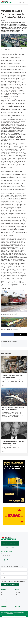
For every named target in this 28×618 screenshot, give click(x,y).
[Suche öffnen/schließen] (23, 2)
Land (2, 594)
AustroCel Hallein (7, 341)
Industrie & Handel (5, 602)
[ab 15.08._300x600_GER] (14, 481)
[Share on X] (20, 334)
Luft (2, 596)
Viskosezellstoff (15, 341)
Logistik (7, 8)
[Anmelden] (20, 2)
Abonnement (18, 596)
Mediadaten (10, 547)
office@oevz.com (5, 554)
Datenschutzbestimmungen (17, 581)
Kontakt (2, 610)
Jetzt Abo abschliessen (10, 543)
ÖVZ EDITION (18, 594)
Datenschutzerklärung (10, 613)
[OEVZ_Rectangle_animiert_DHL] (14, 515)
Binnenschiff (4, 600)
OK (14, 615)
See (1, 592)
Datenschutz (18, 609)
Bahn (2, 8)
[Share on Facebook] (7, 334)
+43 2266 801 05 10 (5, 556)
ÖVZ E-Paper (18, 592)
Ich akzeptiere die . (13, 581)
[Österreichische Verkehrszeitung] (6, 2)
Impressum (17, 610)
